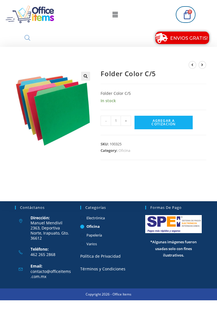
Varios (91, 243)
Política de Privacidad (100, 256)
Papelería (94, 235)
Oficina (124, 150)
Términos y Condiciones (102, 269)
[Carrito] (186, 14)
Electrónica (95, 217)
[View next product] (202, 65)
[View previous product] (192, 65)
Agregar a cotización (163, 122)
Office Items (121, 294)
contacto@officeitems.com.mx (51, 274)
